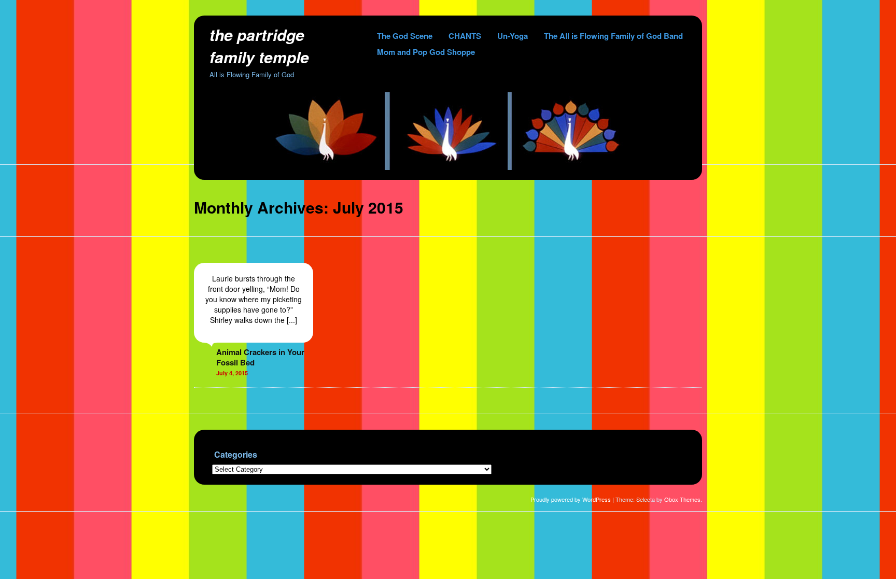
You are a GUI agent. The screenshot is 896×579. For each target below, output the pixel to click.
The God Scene (404, 35)
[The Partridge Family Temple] (448, 167)
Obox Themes (682, 499)
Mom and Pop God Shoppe (426, 52)
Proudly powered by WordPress (570, 499)
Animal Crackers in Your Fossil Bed (260, 357)
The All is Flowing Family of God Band (613, 35)
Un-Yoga (512, 35)
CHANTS (465, 35)
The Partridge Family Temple (259, 45)
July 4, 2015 (232, 373)
